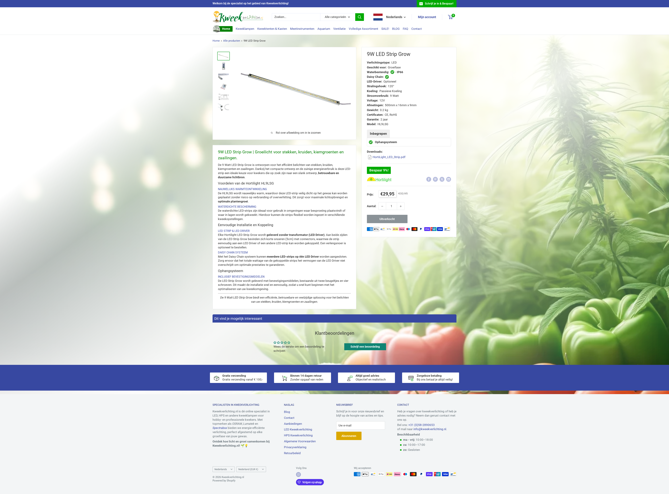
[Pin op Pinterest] (435, 179)
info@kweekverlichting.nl (429, 429)
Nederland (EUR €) (248, 469)
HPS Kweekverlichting (298, 435)
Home (226, 28)
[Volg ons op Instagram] (298, 474)
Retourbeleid (292, 453)
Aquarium (323, 28)
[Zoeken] (359, 17)
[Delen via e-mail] (448, 179)
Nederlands (220, 469)
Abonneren (348, 436)
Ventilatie (339, 28)
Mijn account (427, 17)
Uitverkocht (387, 219)
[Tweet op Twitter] (442, 179)
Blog (287, 412)
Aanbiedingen (293, 423)
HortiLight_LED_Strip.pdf (389, 157)
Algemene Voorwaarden (300, 441)
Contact (416, 28)
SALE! (385, 28)
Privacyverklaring (295, 447)
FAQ (405, 28)
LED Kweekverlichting (298, 429)
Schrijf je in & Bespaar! (439, 3)
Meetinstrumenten (302, 28)
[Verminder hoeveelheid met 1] (382, 206)
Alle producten (231, 40)
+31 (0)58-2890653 (421, 425)
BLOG (396, 28)
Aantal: (371, 206)
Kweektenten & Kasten (272, 28)
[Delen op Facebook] (428, 179)
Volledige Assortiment (363, 28)
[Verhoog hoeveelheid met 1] (400, 206)
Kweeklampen (245, 28)
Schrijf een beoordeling (365, 346)
